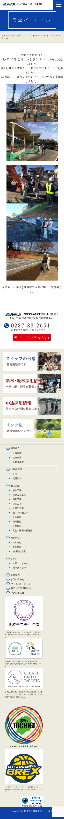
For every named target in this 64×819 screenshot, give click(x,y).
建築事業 (17, 457)
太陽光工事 (18, 508)
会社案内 (15, 575)
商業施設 (17, 521)
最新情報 (15, 537)
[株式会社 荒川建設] (23, 4)
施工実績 (15, 485)
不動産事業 (18, 462)
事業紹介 (15, 448)
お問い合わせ (17, 579)
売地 (15, 474)
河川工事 (17, 499)
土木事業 (17, 453)
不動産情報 (16, 469)
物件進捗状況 (19, 568)
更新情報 (17, 547)
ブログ (14, 558)
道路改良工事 (19, 495)
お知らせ (17, 542)
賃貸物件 (17, 478)
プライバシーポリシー (22, 584)
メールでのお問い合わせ (32, 337)
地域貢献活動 (19, 551)
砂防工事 (17, 503)
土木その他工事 (20, 512)
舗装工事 (17, 490)
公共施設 (17, 517)
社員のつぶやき (20, 563)
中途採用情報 (17, 593)
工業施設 (17, 526)
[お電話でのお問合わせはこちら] (27, 329)
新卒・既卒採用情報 (21, 588)
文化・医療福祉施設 (23, 530)
